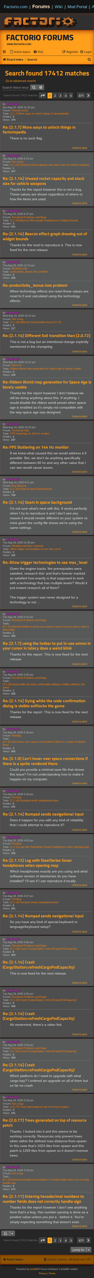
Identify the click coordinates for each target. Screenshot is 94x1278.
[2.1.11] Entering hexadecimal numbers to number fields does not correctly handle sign (46, 1181)
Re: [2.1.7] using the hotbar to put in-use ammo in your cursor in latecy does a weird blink (47, 646)
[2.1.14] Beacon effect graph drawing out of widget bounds (44, 220)
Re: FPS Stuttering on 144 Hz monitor (36, 447)
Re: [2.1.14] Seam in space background (37, 502)
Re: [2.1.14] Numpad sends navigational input (43, 814)
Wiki (59, 7)
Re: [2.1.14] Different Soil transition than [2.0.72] (46, 335)
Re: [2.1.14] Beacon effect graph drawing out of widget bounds (45, 236)
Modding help (19, 268)
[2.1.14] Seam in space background (31, 488)
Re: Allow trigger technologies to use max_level (45, 562)
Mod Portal (77, 7)
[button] (42, 95)
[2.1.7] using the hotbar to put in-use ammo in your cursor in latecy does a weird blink (46, 628)
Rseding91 (13, 104)
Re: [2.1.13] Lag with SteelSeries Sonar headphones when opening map (37, 863)
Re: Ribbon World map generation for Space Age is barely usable (47, 384)
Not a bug (17, 161)
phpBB (34, 1269)
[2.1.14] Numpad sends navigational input (34, 800)
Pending (16, 735)
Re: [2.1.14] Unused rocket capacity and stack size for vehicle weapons (43, 181)
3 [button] (60, 95)
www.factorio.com (19, 44)
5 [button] (71, 95)
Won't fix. (17, 365)
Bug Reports (19, 485)
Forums (41, 6)
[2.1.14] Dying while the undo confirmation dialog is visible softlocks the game (44, 686)
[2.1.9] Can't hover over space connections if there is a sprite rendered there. (44, 743)
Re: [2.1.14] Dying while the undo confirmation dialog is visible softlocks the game (44, 703)
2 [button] (55, 95)
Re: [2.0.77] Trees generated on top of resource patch (45, 1123)
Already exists (20, 110)
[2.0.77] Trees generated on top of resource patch (39, 1106)
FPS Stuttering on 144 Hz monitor (29, 433)
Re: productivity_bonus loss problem (35, 285)
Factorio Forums (40, 37)
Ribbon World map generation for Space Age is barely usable (45, 368)
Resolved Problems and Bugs (29, 217)
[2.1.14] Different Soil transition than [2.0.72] (35, 322)
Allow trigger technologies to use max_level (35, 549)
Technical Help (20, 430)
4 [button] (66, 95)
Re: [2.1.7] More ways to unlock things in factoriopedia (39, 130)
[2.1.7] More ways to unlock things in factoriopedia (39, 113)
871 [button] (81, 95)
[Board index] (41, 22)
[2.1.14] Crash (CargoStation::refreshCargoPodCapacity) (43, 948)
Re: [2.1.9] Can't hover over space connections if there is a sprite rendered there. (45, 761)
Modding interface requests (28, 545)
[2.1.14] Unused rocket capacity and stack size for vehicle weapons (50, 164)
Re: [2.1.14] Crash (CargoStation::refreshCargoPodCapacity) (38, 965)
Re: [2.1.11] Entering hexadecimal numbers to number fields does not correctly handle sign (43, 1199)
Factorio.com (15, 7)
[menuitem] (20, 52)
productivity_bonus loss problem (29, 271)
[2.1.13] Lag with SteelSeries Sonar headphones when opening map (49, 846)
